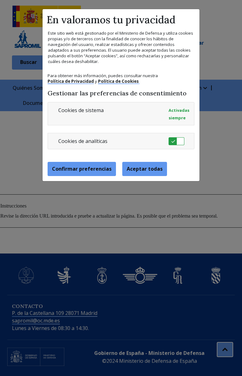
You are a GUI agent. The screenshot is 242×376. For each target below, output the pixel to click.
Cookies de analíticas (82, 141)
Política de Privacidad (71, 81)
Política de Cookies (119, 81)
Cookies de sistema (81, 110)
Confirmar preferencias (82, 168)
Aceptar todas (145, 168)
